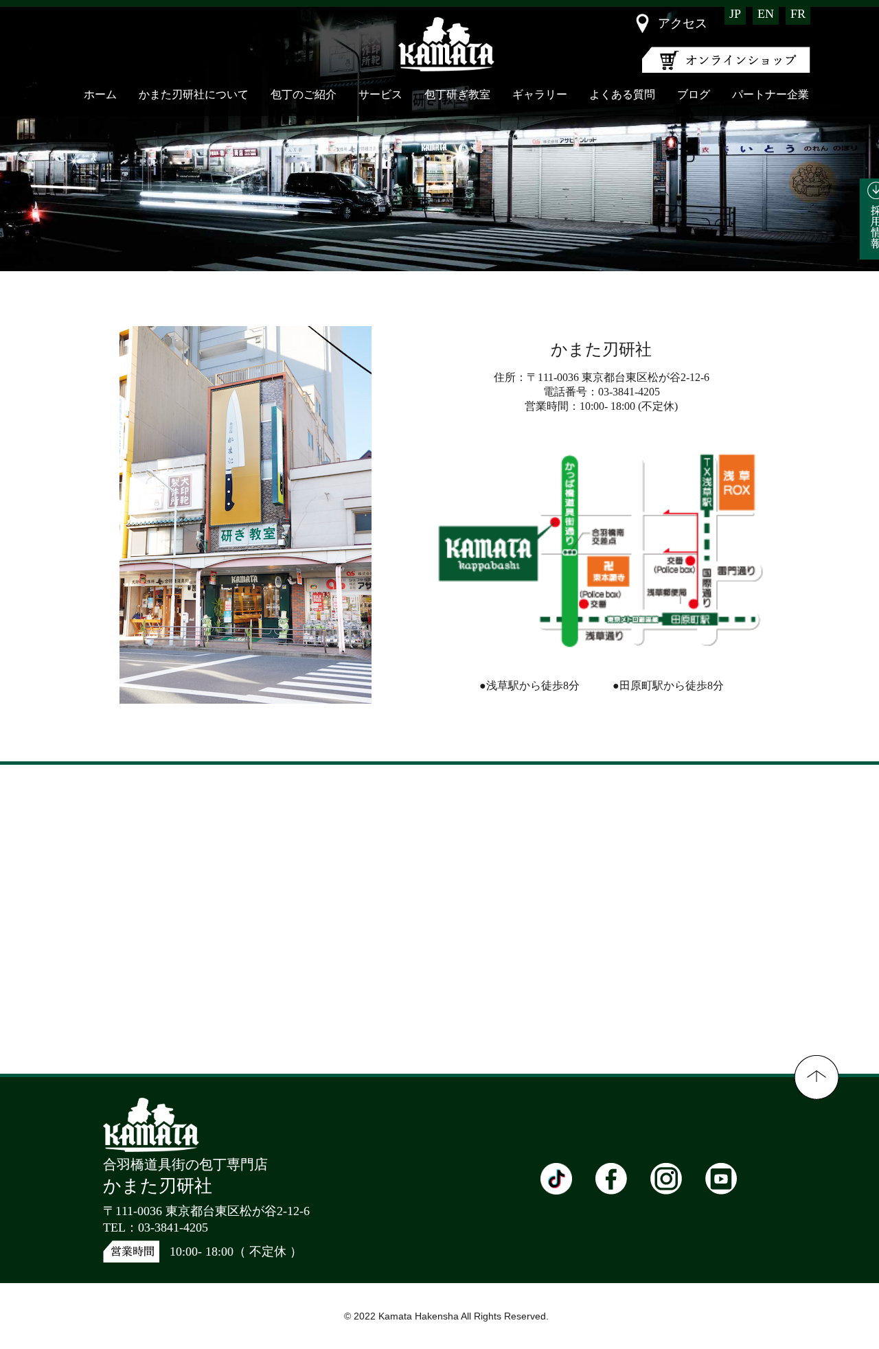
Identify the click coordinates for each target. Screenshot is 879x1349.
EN (765, 14)
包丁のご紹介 (303, 94)
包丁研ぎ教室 (457, 94)
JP (735, 14)
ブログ (693, 94)
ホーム (100, 94)
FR (798, 14)
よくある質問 (622, 94)
